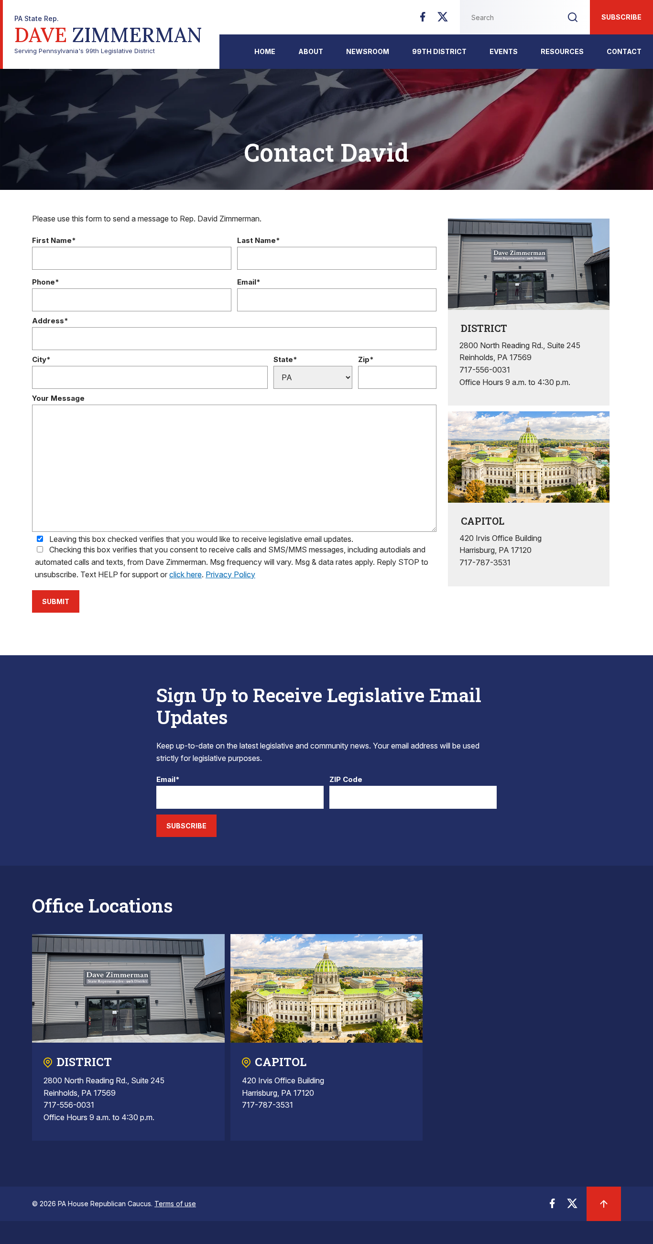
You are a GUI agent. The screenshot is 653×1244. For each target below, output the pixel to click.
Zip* (366, 360)
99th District (439, 51)
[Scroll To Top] (604, 1204)
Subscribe (621, 17)
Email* (249, 282)
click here (185, 574)
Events (504, 51)
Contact (624, 51)
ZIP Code (345, 780)
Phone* (45, 282)
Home (264, 51)
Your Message (58, 399)
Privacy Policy (230, 574)
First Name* (54, 241)
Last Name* (258, 241)
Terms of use (175, 1204)
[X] (442, 19)
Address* (50, 321)
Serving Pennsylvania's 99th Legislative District (108, 34)
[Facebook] (422, 19)
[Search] (572, 17)
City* (41, 360)
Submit (55, 601)
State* (285, 360)
